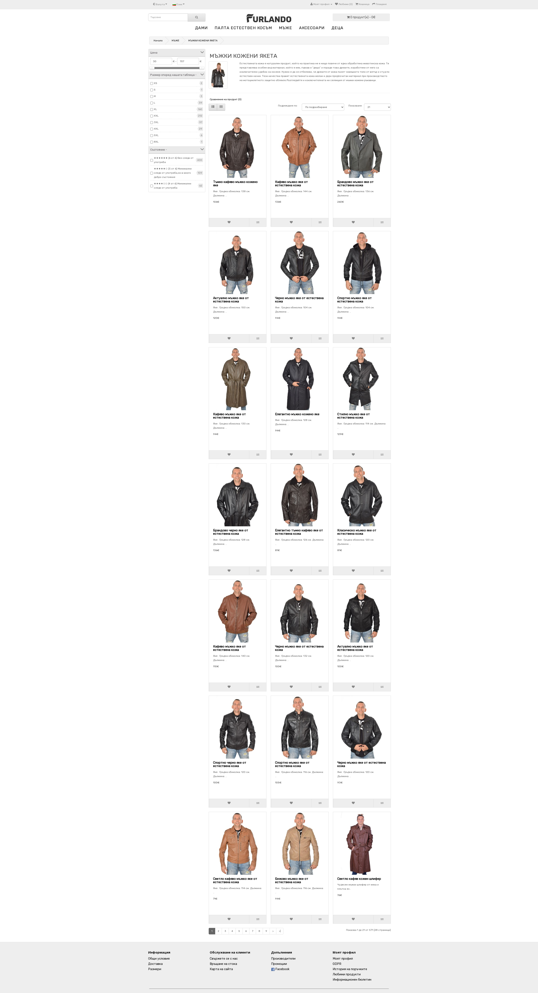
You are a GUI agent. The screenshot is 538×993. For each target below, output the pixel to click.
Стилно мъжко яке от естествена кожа (353, 416)
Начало (158, 40)
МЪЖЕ (285, 27)
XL (155, 109)
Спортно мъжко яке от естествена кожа (354, 299)
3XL (156, 122)
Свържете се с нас (224, 958)
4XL (156, 128)
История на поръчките (350, 969)
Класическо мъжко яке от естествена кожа (356, 532)
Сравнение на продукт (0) (225, 99)
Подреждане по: (288, 105)
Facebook (281, 969)
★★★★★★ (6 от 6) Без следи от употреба (174, 160)
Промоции (279, 964)
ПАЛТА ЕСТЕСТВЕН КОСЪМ (243, 27)
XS (155, 83)
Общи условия (159, 958)
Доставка (155, 964)
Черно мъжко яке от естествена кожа (299, 299)
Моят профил (343, 958)
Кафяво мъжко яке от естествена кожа (291, 183)
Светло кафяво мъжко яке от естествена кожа (235, 880)
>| (280, 931)
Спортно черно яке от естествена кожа (229, 764)
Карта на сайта (221, 969)
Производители (283, 958)
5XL (156, 135)
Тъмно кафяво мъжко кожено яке (235, 183)
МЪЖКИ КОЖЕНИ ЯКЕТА (203, 40)
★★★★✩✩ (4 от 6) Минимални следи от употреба (172, 185)
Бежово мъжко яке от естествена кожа (291, 880)
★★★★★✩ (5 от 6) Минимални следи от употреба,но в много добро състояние (173, 173)
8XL (156, 141)
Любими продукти (347, 974)
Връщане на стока (223, 964)
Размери (154, 969)
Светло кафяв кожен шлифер (359, 879)
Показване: (354, 105)
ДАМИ (201, 27)
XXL (156, 115)
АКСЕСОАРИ (311, 27)
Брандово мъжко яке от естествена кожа (355, 183)
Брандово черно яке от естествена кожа (230, 532)
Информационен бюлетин (352, 979)
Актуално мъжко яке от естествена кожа (231, 299)
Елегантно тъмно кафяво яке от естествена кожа (299, 532)
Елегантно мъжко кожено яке (297, 414)
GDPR (337, 964)
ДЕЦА (337, 27)
